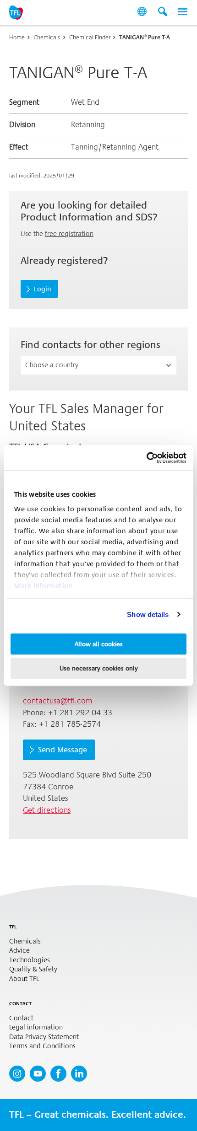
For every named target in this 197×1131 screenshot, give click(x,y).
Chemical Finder (89, 37)
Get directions (47, 810)
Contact (21, 1018)
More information (43, 586)
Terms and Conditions (42, 1046)
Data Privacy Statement (44, 1037)
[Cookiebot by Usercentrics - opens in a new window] (146, 458)
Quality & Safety (33, 969)
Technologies (29, 960)
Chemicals (46, 37)
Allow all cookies (99, 644)
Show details (148, 614)
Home (17, 37)
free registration (69, 234)
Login (42, 289)
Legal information (36, 1027)
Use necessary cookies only (99, 668)
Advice (19, 950)
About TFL (24, 979)
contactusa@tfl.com (58, 701)
